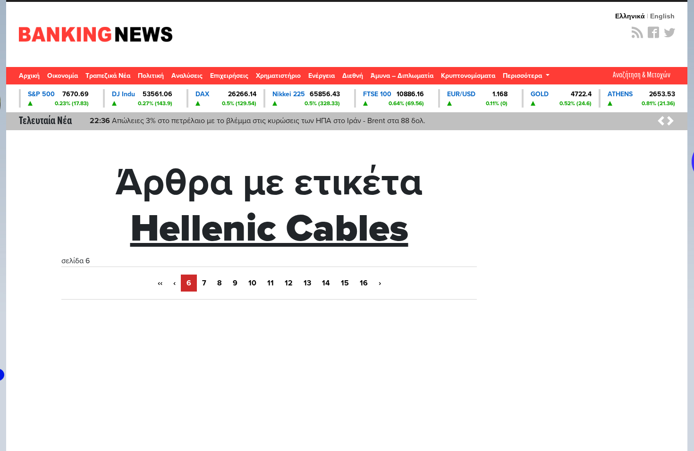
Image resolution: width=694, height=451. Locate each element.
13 (307, 283)
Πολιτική (151, 76)
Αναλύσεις (187, 76)
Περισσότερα (523, 76)
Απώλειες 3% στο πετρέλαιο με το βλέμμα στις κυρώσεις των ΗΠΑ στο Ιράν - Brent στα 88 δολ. (257, 120)
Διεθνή (352, 76)
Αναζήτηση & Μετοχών (641, 75)
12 (289, 283)
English (662, 16)
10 (252, 283)
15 (345, 283)
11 (270, 283)
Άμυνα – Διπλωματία (402, 76)
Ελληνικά (630, 16)
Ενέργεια (321, 76)
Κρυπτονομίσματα (468, 76)
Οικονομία (62, 76)
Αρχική (29, 76)
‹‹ (160, 283)
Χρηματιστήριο (278, 76)
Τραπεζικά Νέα (107, 76)
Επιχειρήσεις (229, 76)
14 (326, 283)
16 (364, 283)
